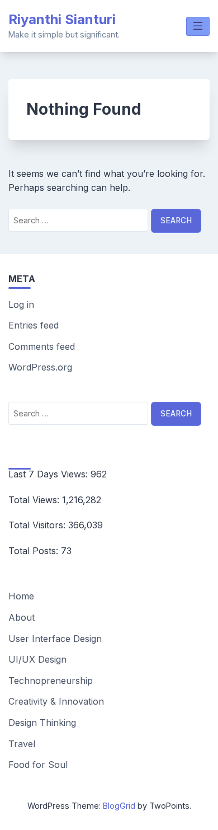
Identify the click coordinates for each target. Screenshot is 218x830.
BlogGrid (119, 805)
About (21, 617)
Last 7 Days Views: (49, 474)
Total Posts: (34, 550)
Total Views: (35, 499)
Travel (21, 743)
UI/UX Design (37, 659)
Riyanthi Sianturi (62, 19)
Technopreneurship (50, 680)
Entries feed (33, 325)
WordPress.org (40, 367)
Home (21, 596)
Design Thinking (42, 722)
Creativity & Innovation (56, 701)
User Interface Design (55, 638)
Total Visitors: (38, 525)
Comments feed (41, 346)
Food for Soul (38, 764)
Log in (21, 304)
